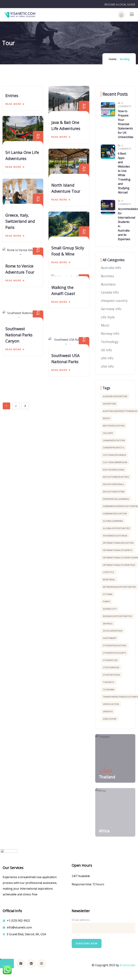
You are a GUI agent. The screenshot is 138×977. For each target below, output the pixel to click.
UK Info (106, 350)
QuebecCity (110, 608)
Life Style (108, 317)
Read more (13, 104)
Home (112, 59)
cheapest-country (114, 300)
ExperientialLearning (116, 499)
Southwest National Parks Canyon (19, 335)
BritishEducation (114, 425)
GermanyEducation (115, 513)
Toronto (108, 682)
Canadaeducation (114, 440)
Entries (11, 95)
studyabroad (111, 667)
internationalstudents (117, 550)
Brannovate (127, 965)
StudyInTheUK (111, 674)
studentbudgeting (114, 645)
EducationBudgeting (116, 476)
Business (107, 276)
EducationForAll (113, 484)
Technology (109, 342)
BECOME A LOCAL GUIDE (119, 4)
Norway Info (110, 333)
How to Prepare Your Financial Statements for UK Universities (126, 124)
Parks (106, 601)
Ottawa (107, 594)
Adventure (109, 403)
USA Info (107, 366)
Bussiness (108, 284)
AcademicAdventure (115, 396)
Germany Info (111, 309)
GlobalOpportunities (116, 528)
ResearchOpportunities (117, 616)
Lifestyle (108, 572)
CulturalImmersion (115, 462)
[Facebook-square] (21, 963)
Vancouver (109, 718)
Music (105, 325)
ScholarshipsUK (113, 630)
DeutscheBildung (114, 469)
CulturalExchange (114, 455)
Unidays (108, 711)
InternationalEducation (118, 542)
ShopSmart (110, 638)
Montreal (109, 579)
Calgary (108, 433)
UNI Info (107, 358)
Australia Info (111, 268)
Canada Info (110, 292)
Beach (106, 418)
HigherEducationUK (115, 535)
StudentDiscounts (114, 652)
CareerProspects (113, 447)
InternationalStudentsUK (119, 565)
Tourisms (108, 689)
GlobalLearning (113, 521)
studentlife (110, 660)
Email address (81, 920)
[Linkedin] (31, 963)
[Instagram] (41, 963)
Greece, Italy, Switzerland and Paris (20, 221)
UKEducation (111, 704)
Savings (107, 623)
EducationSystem (114, 491)
